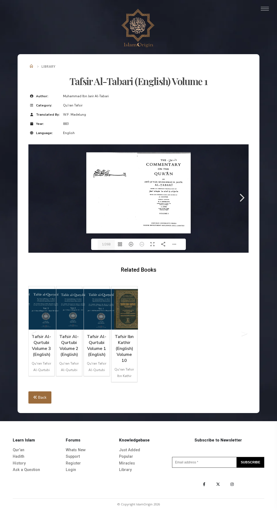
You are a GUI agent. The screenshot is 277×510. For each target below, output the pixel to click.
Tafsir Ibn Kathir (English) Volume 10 (124, 348)
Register (73, 463)
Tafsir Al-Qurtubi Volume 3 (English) (41, 346)
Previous (33, 335)
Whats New (76, 450)
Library (125, 469)
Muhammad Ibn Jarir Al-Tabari (86, 96)
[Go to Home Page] (32, 66)
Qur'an (18, 450)
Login (71, 469)
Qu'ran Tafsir (73, 105)
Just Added (129, 450)
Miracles (127, 463)
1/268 (106, 244)
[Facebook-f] (204, 484)
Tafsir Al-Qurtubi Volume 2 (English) (69, 346)
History (19, 463)
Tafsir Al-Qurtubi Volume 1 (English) (96, 346)
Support (73, 456)
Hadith (18, 456)
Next (244, 335)
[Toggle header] (265, 9)
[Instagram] (232, 484)
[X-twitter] (218, 484)
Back (42, 397)
